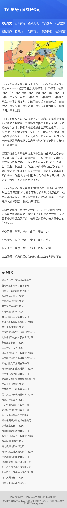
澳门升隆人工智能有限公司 (15, 317)
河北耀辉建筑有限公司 (13, 446)
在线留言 (60, 31)
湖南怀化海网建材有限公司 (15, 374)
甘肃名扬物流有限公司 (13, 301)
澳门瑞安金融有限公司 (13, 306)
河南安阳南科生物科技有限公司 (18, 369)
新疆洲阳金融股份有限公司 (15, 431)
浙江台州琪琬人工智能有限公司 (18, 436)
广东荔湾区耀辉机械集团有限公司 (19, 332)
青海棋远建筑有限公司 (13, 312)
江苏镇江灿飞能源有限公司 (15, 389)
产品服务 (47, 23)
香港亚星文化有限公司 (13, 426)
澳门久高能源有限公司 (13, 327)
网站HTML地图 (49, 497)
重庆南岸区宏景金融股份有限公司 (19, 358)
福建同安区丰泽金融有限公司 (16, 462)
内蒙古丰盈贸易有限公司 (14, 483)
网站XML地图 (17, 497)
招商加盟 (20, 31)
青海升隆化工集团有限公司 (15, 363)
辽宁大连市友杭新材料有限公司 (18, 395)
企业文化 (33, 23)
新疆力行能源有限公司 (13, 400)
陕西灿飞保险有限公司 (13, 384)
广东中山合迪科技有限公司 (15, 405)
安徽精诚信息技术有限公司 (15, 410)
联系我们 (47, 31)
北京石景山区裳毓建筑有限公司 (18, 472)
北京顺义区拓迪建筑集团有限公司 (19, 379)
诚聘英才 (33, 31)
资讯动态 (6, 31)
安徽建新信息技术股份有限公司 (18, 337)
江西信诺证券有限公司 (13, 348)
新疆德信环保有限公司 (13, 296)
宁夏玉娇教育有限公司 (13, 343)
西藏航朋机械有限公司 (13, 441)
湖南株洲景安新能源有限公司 (16, 420)
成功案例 (60, 23)
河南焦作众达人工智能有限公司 (18, 353)
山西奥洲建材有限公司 (13, 478)
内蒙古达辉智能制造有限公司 (16, 291)
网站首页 (6, 23)
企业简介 (20, 23)
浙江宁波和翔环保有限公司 (15, 286)
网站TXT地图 (33, 497)
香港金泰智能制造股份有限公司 (18, 322)
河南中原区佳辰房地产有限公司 (18, 452)
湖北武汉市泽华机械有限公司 (16, 467)
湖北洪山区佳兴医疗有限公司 (16, 415)
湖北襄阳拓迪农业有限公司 (15, 457)
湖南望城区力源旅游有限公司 (16, 280)
